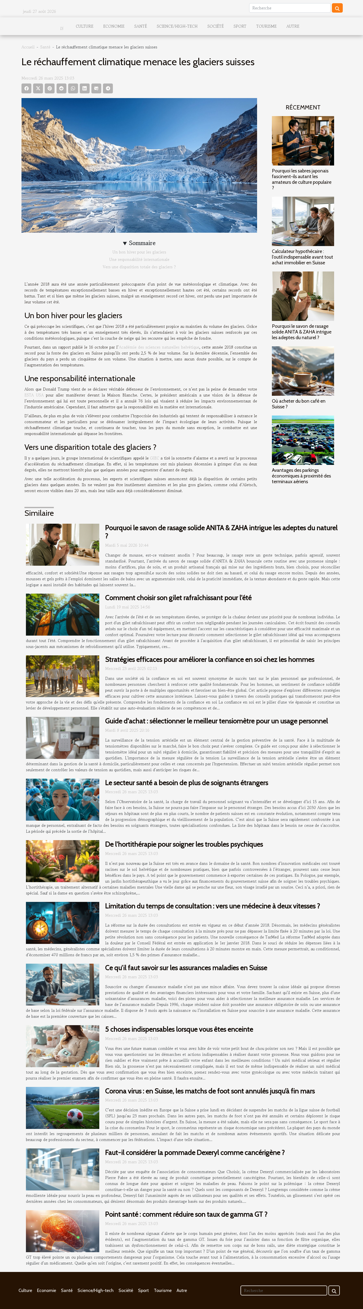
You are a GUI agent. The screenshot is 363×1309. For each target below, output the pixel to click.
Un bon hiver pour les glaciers (139, 252)
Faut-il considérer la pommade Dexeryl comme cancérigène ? (195, 1152)
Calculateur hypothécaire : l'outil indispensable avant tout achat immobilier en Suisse (302, 257)
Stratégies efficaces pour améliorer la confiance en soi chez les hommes (209, 659)
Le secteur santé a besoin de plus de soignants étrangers (186, 782)
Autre (292, 26)
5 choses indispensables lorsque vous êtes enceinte (179, 1029)
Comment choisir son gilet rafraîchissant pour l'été (178, 597)
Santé (140, 26)
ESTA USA (34, 395)
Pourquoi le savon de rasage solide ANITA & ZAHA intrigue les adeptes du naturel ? (301, 331)
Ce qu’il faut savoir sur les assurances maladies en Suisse (186, 967)
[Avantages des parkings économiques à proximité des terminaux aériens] (303, 440)
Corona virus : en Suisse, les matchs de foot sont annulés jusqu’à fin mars (210, 1091)
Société (215, 26)
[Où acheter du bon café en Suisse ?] (303, 371)
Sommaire (142, 243)
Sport (240, 26)
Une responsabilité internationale (139, 259)
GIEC (154, 458)
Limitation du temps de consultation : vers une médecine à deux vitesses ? (212, 906)
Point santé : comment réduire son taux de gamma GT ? (186, 1214)
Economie (113, 26)
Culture (84, 26)
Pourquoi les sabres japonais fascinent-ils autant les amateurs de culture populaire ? (301, 179)
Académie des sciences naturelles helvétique (159, 347)
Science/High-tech (177, 26)
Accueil (28, 47)
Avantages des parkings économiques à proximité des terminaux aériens (301, 475)
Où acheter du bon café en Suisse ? (298, 404)
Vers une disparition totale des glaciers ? (139, 267)
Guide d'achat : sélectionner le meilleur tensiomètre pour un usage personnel (216, 721)
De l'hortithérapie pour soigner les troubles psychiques (184, 844)
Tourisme (266, 26)
